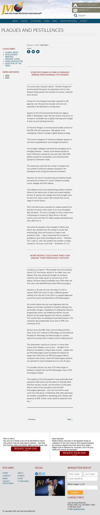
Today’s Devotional (68, 21)
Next (69, 419)
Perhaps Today (12, 59)
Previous (32, 419)
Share (29, 48)
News (54, 21)
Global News (11, 52)
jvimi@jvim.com (79, 509)
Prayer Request (88, 5)
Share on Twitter (38, 51)
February (44, 45)
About (15, 21)
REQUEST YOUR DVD (25, 448)
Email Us (84, 10)
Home (5, 473)
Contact (83, 21)
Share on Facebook (28, 51)
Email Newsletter (14, 61)
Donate (24, 21)
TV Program (36, 21)
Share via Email (33, 51)
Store (46, 21)
